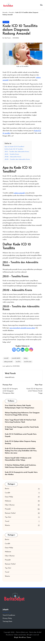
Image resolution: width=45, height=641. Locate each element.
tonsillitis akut (27, 361)
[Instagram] (31, 350)
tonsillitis (18, 361)
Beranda (5, 12)
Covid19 (7, 492)
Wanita (7, 525)
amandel (6, 358)
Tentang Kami (7, 621)
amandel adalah (16, 358)
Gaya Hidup (9, 497)
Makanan (8, 501)
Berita (7, 488)
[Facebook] (14, 350)
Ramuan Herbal (10, 513)
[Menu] (41, 4)
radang (25, 358)
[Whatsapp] (27, 350)
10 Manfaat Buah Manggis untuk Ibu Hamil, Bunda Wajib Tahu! (22, 428)
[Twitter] (18, 350)
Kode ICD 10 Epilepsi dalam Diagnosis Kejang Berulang (20, 442)
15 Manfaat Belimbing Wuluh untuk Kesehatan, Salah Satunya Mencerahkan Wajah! (20, 466)
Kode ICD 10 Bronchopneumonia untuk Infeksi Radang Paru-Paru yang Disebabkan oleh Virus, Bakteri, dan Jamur (21, 451)
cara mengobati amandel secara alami (22, 328)
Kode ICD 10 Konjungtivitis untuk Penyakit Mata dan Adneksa (21, 473)
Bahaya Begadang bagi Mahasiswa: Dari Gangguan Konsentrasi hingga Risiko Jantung (22, 414)
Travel (7, 521)
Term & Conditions (9, 615)
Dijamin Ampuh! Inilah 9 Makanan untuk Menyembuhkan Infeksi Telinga (18, 459)
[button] (9, 377)
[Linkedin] (22, 350)
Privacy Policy (7, 618)
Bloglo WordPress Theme (22, 637)
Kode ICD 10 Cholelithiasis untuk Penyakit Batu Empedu (20, 435)
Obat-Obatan (10, 505)
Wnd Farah (10, 373)
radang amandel (19, 193)
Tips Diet (8, 517)
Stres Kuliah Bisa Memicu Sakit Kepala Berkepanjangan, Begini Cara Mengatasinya (19, 406)
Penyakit (11, 12)
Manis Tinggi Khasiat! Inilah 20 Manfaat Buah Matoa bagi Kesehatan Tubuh (20, 421)
